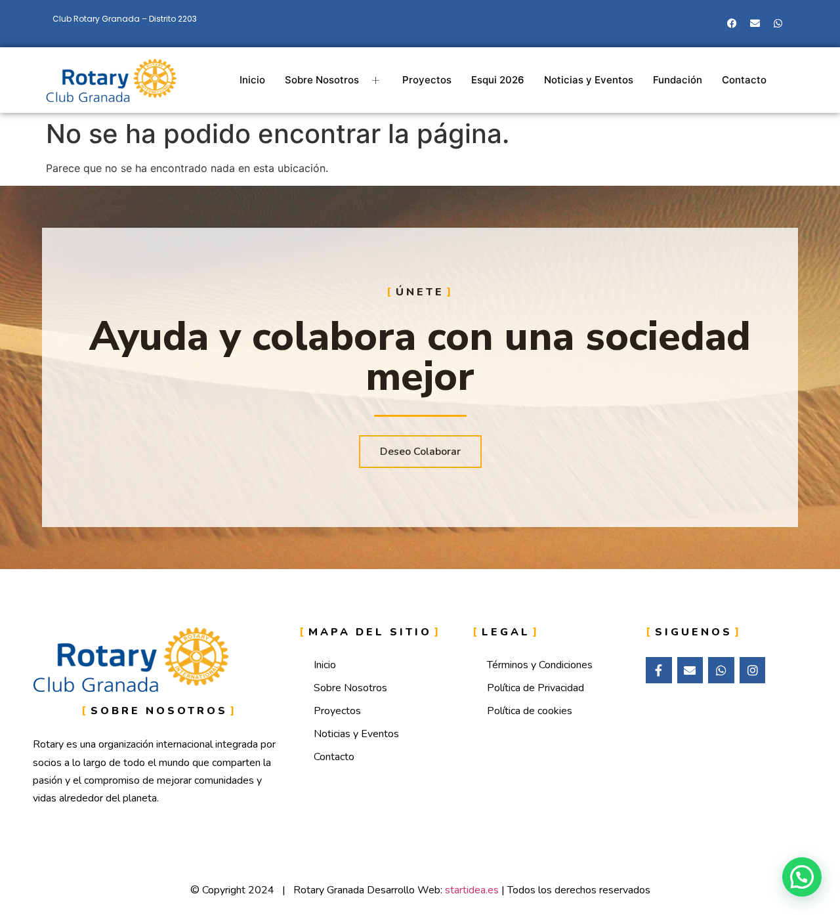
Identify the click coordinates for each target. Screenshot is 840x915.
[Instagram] (753, 670)
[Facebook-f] (659, 670)
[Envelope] (755, 23)
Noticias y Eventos (588, 80)
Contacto (744, 80)
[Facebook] (732, 23)
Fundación (677, 80)
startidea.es (472, 890)
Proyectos (427, 80)
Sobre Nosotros (322, 80)
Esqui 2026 (497, 80)
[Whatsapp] (778, 23)
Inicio (252, 80)
